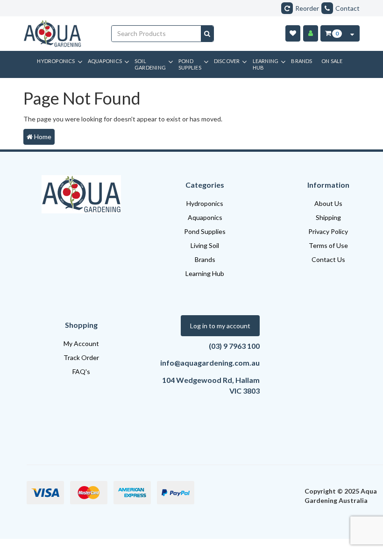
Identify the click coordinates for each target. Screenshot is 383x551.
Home (42, 137)
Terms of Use (328, 245)
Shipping (328, 217)
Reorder (307, 8)
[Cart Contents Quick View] (352, 33)
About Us (328, 203)
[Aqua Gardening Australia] (60, 34)
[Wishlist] (292, 33)
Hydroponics (204, 203)
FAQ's (81, 371)
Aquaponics (205, 217)
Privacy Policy (328, 231)
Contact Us (328, 259)
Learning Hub (204, 273)
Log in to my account (220, 326)
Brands (205, 259)
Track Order (81, 357)
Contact (347, 8)
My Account (81, 343)
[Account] (310, 33)
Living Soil (205, 245)
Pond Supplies (205, 231)
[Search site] (207, 34)
